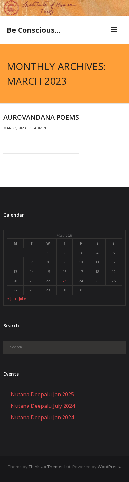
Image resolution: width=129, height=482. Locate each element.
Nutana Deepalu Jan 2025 (42, 394)
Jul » (22, 298)
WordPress (109, 466)
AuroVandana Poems (41, 117)
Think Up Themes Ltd (49, 466)
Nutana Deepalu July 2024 (43, 405)
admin (40, 127)
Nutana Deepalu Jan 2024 (42, 417)
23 (64, 280)
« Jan (11, 298)
